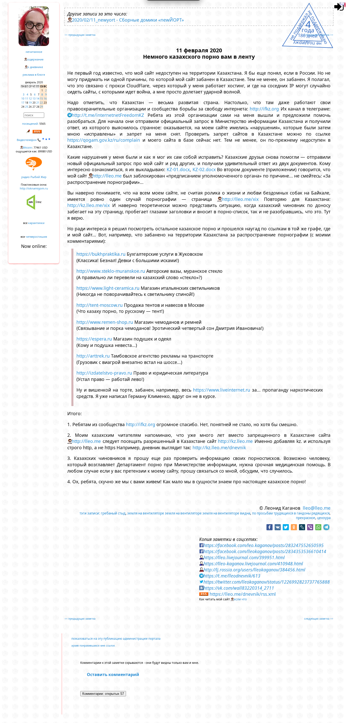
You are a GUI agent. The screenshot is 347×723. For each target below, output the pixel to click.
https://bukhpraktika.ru (100, 254)
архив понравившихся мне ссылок (93, 645)
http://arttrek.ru (93, 356)
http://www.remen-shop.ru (104, 322)
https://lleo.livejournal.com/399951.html (244, 557)
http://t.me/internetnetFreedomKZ (108, 115)
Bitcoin (27, 147)
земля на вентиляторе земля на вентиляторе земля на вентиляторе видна (188, 513)
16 (45, 98)
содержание (35, 59)
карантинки (36, 223)
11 (26, 98)
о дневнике (35, 67)
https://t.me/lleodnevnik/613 (231, 576)
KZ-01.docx (178, 169)
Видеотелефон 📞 (29, 140)
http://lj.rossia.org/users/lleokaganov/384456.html (254, 570)
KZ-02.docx (204, 169)
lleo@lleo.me (316, 508)
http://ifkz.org (264, 109)
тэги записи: (90, 513)
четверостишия (36, 236)
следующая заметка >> (318, 35)
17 (22, 102)
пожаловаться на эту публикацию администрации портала (116, 638)
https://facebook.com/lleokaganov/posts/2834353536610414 (264, 551)
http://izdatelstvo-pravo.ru (104, 373)
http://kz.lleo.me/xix (88, 205)
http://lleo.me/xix (240, 199)
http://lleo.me (107, 176)
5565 (42, 123)
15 (41, 98)
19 (30, 102)
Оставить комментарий (113, 674)
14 (37, 98)
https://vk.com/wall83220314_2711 (238, 588)
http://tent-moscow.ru (99, 305)
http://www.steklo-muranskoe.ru (110, 271)
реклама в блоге (34, 74)
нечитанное (34, 52)
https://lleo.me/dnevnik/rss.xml (243, 594)
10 (22, 98)
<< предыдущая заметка (80, 35)
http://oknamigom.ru (34, 188)
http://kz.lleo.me (235, 441)
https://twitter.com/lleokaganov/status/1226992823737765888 (266, 582)
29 (41, 106)
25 (26, 106)
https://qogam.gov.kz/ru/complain (103, 140)
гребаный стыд (113, 513)
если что (240, 599)
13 (34, 98)
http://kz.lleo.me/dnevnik (219, 447)
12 (30, 98)
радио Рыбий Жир (33, 177)
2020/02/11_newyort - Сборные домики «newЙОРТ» (128, 20)
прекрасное (305, 518)
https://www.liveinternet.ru (221, 390)
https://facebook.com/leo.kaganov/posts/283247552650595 (263, 545)
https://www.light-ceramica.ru (107, 288)
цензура (323, 518)
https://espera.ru (94, 339)
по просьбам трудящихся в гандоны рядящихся (290, 513)
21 (37, 102)
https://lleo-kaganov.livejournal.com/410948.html (253, 563)
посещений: (30, 123)
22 (41, 102)
